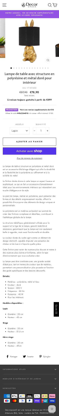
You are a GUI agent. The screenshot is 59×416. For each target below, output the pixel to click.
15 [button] (48, 68)
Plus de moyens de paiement (29, 158)
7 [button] (27, 68)
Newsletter (9, 388)
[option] (29, 14)
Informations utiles (14, 369)
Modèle (20, 124)
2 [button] (14, 68)
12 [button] (40, 68)
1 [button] (11, 68)
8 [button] (30, 68)
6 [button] (25, 68)
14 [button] (46, 68)
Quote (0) (56, 309)
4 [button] (19, 68)
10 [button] (35, 68)
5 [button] (22, 68)
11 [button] (38, 68)
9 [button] (32, 68)
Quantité (41, 124)
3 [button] (17, 68)
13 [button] (43, 68)
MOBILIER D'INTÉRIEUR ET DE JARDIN (22, 379)
